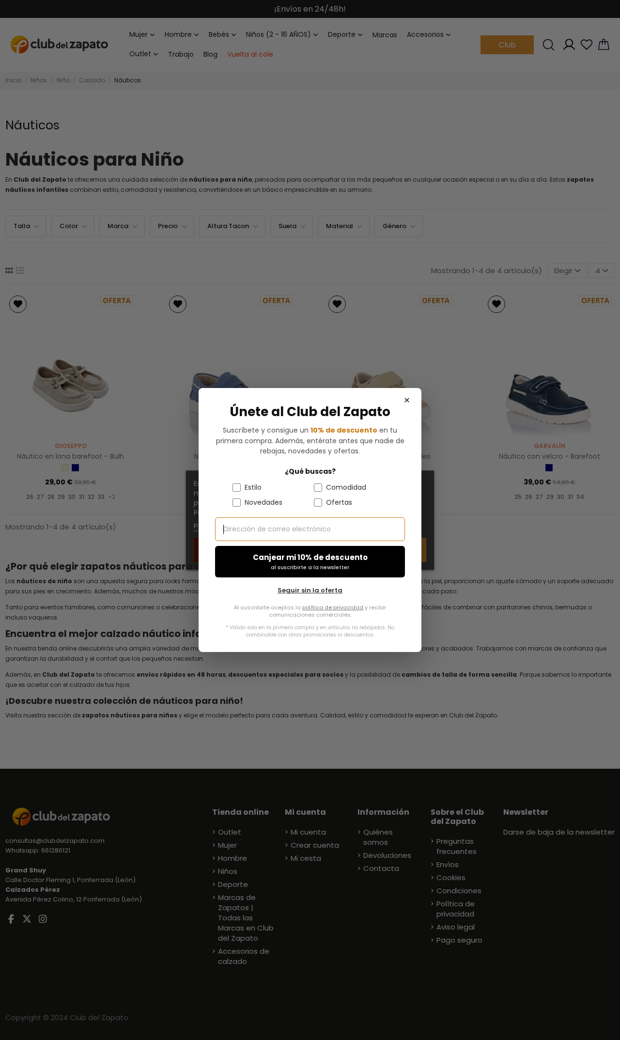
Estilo (253, 487)
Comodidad (346, 487)
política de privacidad (332, 607)
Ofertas (339, 502)
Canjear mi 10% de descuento (310, 561)
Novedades (263, 502)
